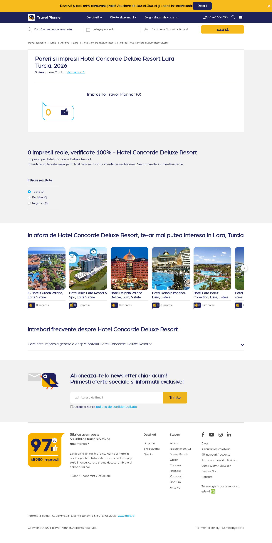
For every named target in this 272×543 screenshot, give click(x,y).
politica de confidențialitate (116, 407)
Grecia (148, 454)
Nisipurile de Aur (180, 448)
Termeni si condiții (208, 527)
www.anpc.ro (126, 515)
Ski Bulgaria (152, 448)
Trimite (175, 397)
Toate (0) (38, 191)
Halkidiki (175, 470)
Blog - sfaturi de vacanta (161, 17)
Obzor (174, 459)
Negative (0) (40, 203)
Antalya (175, 487)
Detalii (202, 6)
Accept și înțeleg (105, 407)
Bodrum (175, 482)
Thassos (176, 465)
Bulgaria (149, 443)
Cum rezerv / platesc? (216, 465)
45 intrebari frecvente (216, 454)
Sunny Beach (179, 454)
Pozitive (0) (39, 197)
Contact (207, 476)
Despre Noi (209, 471)
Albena (174, 443)
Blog (205, 443)
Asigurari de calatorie (216, 449)
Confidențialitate (233, 527)
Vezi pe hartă (76, 72)
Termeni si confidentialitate (220, 460)
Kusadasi (176, 476)
